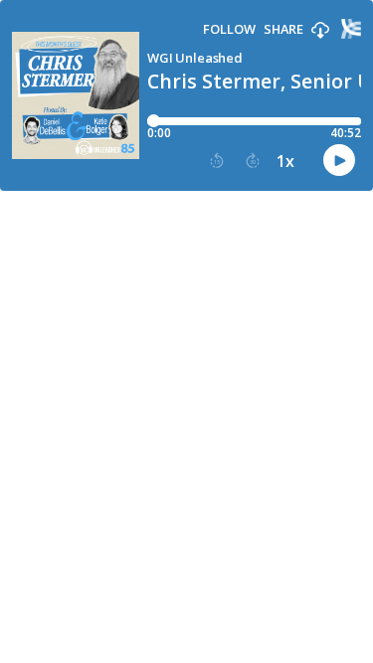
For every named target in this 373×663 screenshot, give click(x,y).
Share (283, 29)
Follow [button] (229, 29)
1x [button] (285, 161)
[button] (320, 31)
